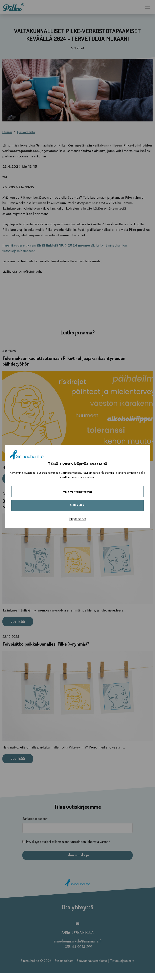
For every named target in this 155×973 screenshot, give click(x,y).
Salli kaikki (77, 505)
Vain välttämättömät (77, 491)
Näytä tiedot (77, 519)
